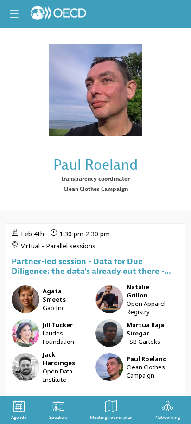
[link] (18, 410)
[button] (14, 14)
